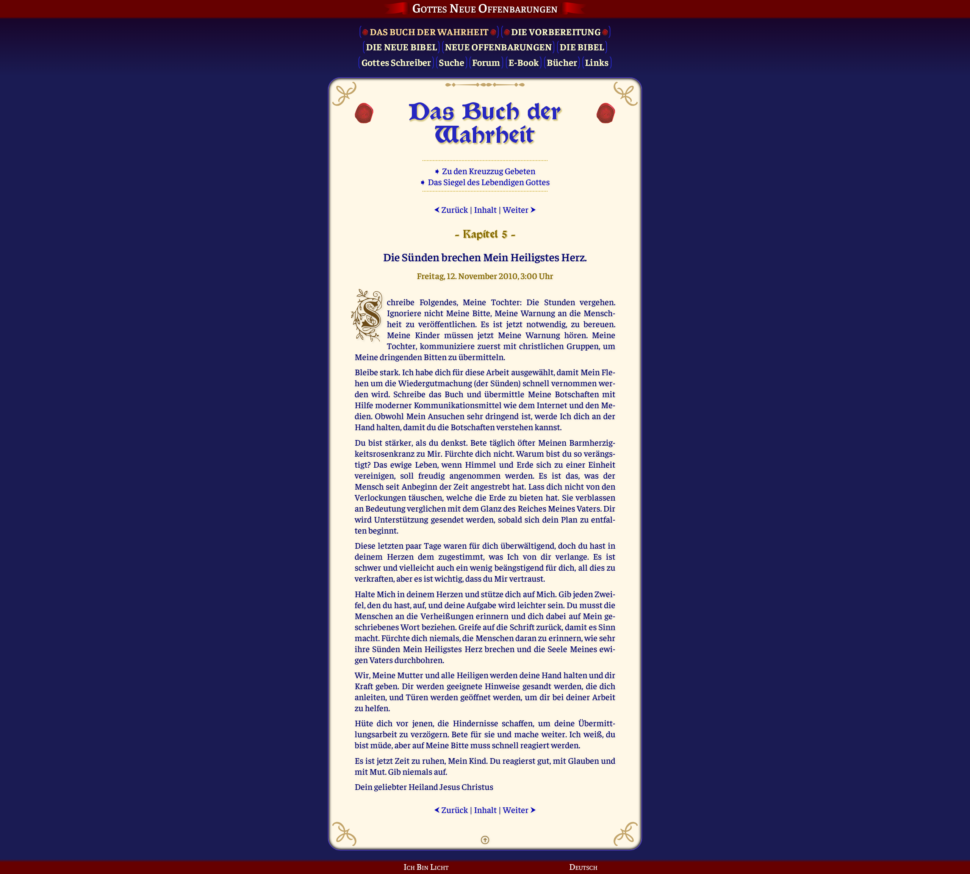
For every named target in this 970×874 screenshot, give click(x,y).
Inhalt (485, 209)
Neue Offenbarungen (498, 46)
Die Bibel (582, 46)
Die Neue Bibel (401, 46)
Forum (486, 62)
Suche (451, 62)
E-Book (523, 62)
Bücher (562, 62)
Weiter (519, 209)
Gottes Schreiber (396, 62)
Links (597, 62)
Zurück (451, 209)
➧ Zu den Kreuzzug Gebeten (485, 170)
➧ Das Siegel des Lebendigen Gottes (485, 181)
